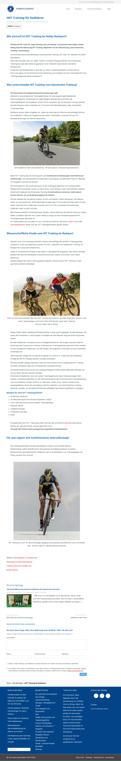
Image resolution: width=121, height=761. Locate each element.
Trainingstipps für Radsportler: (25, 558)
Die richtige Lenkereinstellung (42, 698)
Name (9, 654)
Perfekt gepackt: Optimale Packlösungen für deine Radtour (18, 711)
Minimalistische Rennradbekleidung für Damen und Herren (17, 728)
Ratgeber (78, 9)
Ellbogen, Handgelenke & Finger (45, 704)
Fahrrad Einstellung (95, 9)
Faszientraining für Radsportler (19, 566)
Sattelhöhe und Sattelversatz (41, 739)
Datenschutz (98, 757)
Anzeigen (16, 26)
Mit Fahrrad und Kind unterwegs (20, 616)
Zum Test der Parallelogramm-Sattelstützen (96, 2)
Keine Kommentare (42, 21)
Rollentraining (12, 570)
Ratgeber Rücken (42, 735)
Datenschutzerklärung (75, 671)
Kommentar (11, 638)
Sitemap (38, 749)
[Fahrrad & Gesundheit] (20, 9)
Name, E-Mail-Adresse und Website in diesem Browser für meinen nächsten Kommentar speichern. (44, 664)
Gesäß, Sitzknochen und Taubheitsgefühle (45, 718)
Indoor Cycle (73, 222)
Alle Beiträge (18, 683)
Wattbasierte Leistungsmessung (19, 562)
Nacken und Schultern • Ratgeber (45, 727)
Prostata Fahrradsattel (44, 732)
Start (68, 9)
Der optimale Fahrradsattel (46, 694)
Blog (109, 9)
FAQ (37, 714)
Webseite (65, 654)
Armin (19, 21)
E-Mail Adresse (40, 654)
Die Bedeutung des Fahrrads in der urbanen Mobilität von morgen (19, 739)
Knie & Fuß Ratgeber (43, 723)
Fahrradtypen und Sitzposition (42, 710)
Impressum (109, 757)
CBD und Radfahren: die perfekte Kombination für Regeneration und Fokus (33, 589)
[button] (4, 757)
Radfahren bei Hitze (79, 616)
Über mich (80, 757)
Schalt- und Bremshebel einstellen (45, 745)
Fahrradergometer (17, 225)
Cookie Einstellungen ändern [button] (99, 709)
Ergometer (67, 423)
